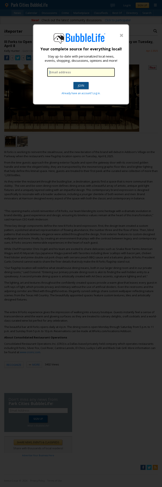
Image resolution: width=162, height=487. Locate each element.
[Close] (121, 36)
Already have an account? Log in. (81, 93)
